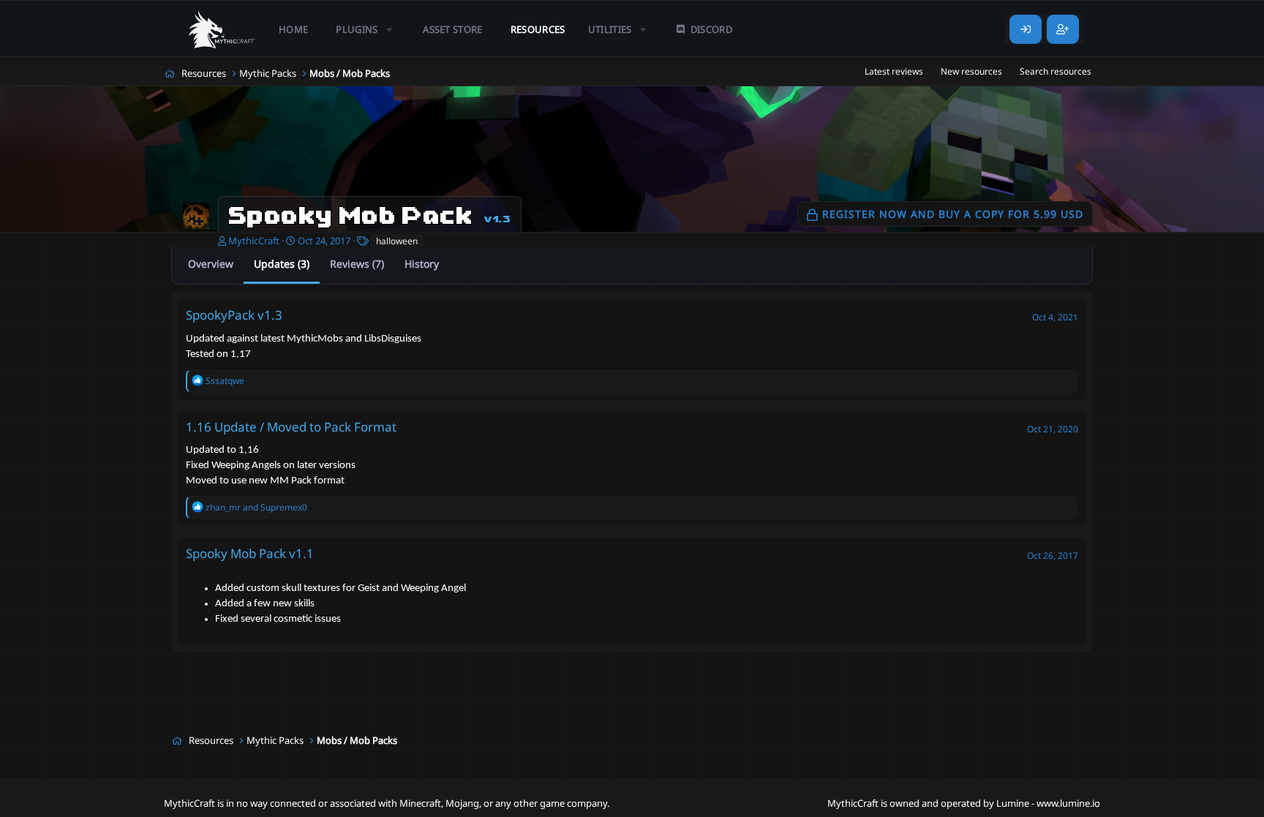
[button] (365, 29)
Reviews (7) (357, 264)
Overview (210, 264)
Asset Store (453, 29)
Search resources (1055, 71)
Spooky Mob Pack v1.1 (250, 553)
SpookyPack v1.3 (234, 314)
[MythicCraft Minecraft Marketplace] (222, 29)
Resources (538, 29)
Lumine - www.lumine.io (1048, 803)
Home (293, 29)
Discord (711, 29)
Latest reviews (894, 71)
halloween (397, 241)
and (256, 507)
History (422, 264)
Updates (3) (281, 264)
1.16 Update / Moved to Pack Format (291, 426)
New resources (971, 71)
